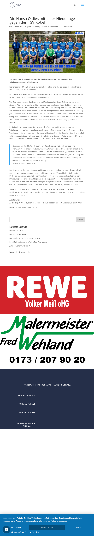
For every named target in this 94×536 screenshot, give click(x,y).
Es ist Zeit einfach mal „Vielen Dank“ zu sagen (28, 242)
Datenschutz (61, 384)
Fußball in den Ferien (18, 234)
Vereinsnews (53, 27)
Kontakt (29, 384)
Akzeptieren (47, 527)
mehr (78, 527)
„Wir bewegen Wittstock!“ (19, 246)
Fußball (44, 27)
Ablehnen (16, 527)
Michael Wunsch (19, 27)
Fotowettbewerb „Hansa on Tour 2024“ (25, 238)
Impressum (44, 384)
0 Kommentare (66, 27)
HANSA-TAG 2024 (16, 230)
